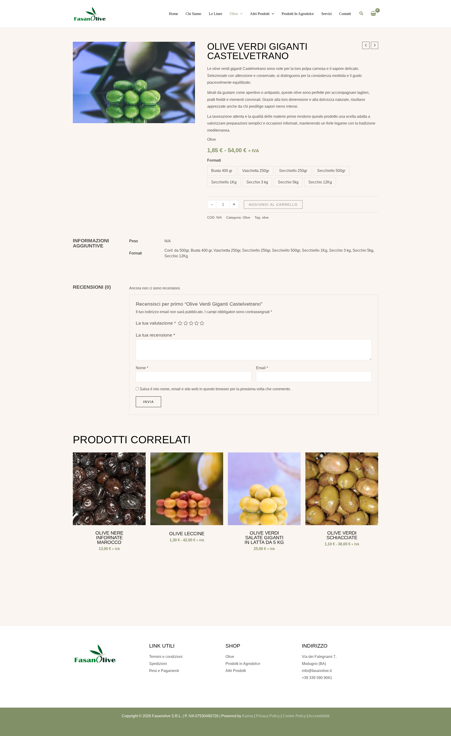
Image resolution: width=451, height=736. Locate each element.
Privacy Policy (268, 716)
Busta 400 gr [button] (221, 171)
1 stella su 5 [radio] (180, 323)
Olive (211, 139)
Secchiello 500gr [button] (331, 171)
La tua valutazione (156, 323)
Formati (214, 160)
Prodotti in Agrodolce (243, 664)
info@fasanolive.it (317, 671)
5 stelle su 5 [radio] (202, 323)
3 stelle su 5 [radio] (191, 323)
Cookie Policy (294, 716)
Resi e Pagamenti (164, 671)
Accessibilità (319, 716)
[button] (240, 14)
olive (265, 217)
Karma (247, 716)
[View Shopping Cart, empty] (373, 13)
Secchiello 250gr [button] (293, 171)
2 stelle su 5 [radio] (185, 323)
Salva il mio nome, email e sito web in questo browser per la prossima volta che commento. (215, 389)
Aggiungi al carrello (273, 204)
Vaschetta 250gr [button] (255, 171)
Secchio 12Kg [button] (320, 182)
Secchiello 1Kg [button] (224, 182)
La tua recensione (155, 335)
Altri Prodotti (236, 671)
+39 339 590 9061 (317, 678)
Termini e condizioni (166, 657)
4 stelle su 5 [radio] (196, 323)
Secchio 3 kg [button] (257, 182)
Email (262, 368)
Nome (142, 368)
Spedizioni (158, 664)
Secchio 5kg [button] (288, 182)
